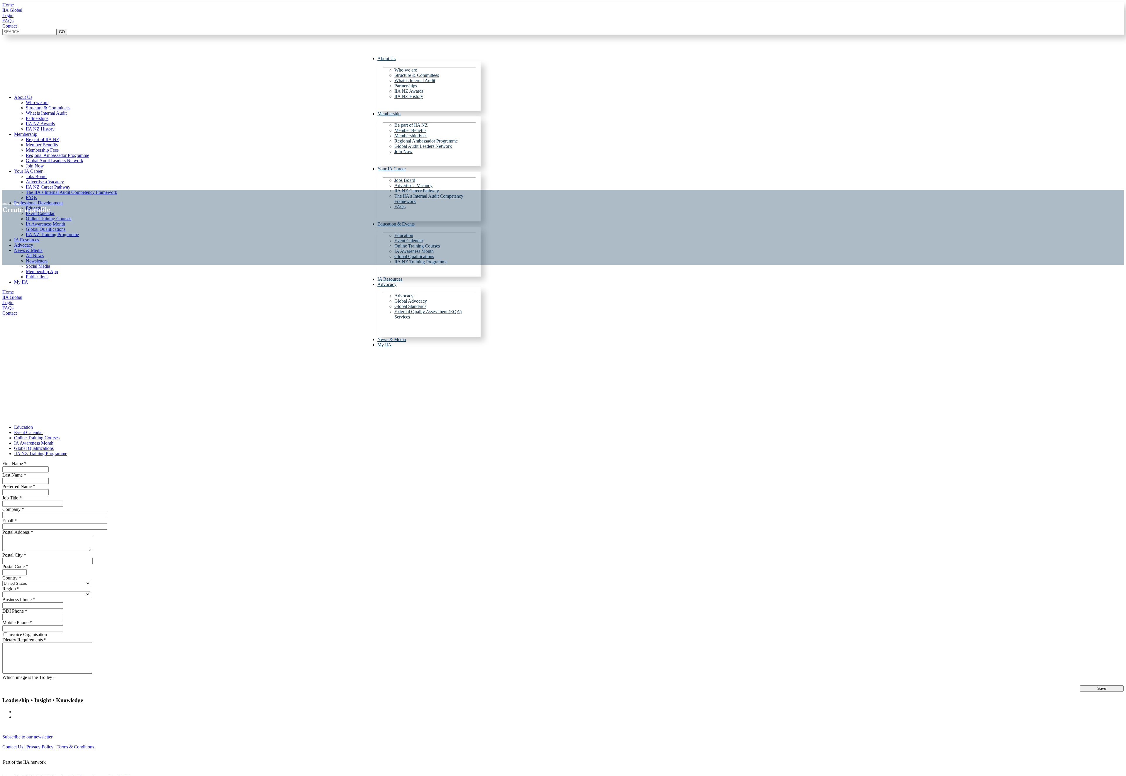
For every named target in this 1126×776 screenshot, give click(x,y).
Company (13, 509)
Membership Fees (410, 135)
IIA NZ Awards (408, 91)
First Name (14, 463)
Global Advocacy (410, 301)
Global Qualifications (34, 448)
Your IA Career (391, 168)
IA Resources (389, 279)
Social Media (38, 266)
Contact (9, 25)
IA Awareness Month (33, 442)
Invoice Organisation (27, 634)
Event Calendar (28, 432)
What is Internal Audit (414, 80)
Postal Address (17, 532)
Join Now (403, 151)
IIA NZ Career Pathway (48, 186)
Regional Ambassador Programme (426, 140)
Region (10, 588)
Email (9, 520)
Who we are (405, 69)
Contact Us (12, 746)
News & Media (391, 339)
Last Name (14, 474)
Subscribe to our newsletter (27, 736)
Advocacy (386, 284)
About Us (386, 58)
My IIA (384, 344)
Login (7, 15)
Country (11, 577)
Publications (37, 276)
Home (8, 4)
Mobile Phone (17, 622)
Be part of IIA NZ (411, 125)
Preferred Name (18, 486)
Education (23, 427)
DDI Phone (14, 611)
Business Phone (18, 599)
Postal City (14, 555)
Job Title (12, 497)
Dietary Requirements (24, 639)
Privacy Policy (39, 746)
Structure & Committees (416, 75)
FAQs (7, 20)
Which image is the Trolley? (28, 677)
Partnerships (405, 85)
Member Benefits (410, 130)
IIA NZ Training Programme (40, 453)
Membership (389, 113)
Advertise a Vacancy (413, 185)
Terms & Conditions (75, 746)
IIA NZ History (408, 96)
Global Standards (410, 306)
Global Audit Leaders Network (423, 146)
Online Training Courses (37, 437)
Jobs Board (404, 180)
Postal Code (15, 566)
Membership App (42, 271)
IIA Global (12, 10)
